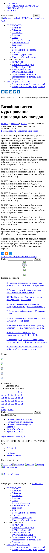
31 (2, 406)
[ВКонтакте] (2, 253)
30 (22, 403)
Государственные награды (19, 424)
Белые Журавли (14, 455)
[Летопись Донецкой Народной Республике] (2, 374)
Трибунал (11, 453)
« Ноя (3, 409)
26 (9, 403)
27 (12, 403)
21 (16, 400)
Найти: (4, 259)
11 (6, 397)
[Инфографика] (2, 379)
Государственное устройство (20, 419)
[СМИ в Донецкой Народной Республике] (2, 364)
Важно (4, 131)
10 (2, 397)
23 (22, 400)
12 (9, 397)
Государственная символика (20, 422)
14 (16, 397)
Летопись (11, 427)
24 (2, 403)
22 (19, 400)
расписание (31, 256)
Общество (22, 131)
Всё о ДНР (11, 448)
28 (16, 403)
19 (9, 400)
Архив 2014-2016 (15, 432)
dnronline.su (37, 483)
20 (12, 400)
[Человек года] (25, 265)
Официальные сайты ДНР (13, 436)
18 (6, 400)
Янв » (10, 409)
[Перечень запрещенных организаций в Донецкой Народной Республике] (2, 369)
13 (12, 397)
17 (2, 400)
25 (6, 403)
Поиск (4, 15)
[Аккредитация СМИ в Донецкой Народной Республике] (2, 359)
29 (19, 403)
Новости (12, 131)
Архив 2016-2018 (15, 429)
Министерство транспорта (13, 256)
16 (22, 397)
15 (19, 397)
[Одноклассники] (6, 253)
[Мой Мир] (10, 253)
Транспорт (33, 131)
